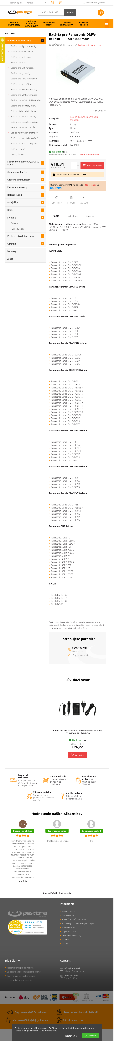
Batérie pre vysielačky (20, 73)
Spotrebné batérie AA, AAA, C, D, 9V (23, 163)
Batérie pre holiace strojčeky (24, 143)
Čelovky (14, 223)
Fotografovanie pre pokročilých (20, 967)
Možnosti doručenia (89, 154)
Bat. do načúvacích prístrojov (24, 132)
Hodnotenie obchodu (71, 927)
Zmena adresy (68, 915)
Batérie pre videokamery (22, 51)
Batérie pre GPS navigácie (22, 67)
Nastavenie (71, 1035)
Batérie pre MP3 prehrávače (24, 94)
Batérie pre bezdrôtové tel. (23, 84)
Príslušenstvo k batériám (20, 236)
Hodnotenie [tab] (72, 216)
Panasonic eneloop (17, 187)
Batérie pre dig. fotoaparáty (23, 46)
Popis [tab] (56, 216)
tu (56, 1030)
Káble (10, 210)
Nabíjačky (12, 202)
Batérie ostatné (18, 149)
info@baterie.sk (79, 655)
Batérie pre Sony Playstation (24, 78)
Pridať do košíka (94, 165)
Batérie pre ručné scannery (23, 116)
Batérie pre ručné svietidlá (23, 127)
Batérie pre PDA (18, 62)
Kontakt (30, 3)
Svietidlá (11, 217)
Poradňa (65, 939)
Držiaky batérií (17, 154)
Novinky (11, 251)
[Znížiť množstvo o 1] (78, 167)
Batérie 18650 (14, 194)
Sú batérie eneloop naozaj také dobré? (23, 971)
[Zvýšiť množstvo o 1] (78, 164)
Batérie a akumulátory (19, 40)
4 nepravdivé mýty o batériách (20, 980)
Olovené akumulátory (18, 179)
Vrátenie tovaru (68, 911)
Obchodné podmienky (71, 935)
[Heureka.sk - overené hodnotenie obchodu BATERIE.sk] (27, 927)
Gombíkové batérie (17, 172)
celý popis (98, 110)
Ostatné (11, 243)
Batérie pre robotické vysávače (25, 138)
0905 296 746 (79, 648)
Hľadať (70, 12)
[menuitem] (14, 23)
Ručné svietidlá (17, 228)
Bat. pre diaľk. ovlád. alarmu (24, 111)
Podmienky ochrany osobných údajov (78, 923)
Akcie (10, 258)
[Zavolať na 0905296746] (55, 2)
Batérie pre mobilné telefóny (24, 89)
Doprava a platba (16, 3)
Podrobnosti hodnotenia (89, 45)
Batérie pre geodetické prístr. (24, 121)
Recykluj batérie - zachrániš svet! (21, 976)
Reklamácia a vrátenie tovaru (74, 919)
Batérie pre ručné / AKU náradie (25, 100)
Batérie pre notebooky (21, 57)
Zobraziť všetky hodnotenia (57, 893)
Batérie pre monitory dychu (23, 105)
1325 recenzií (90, 185)
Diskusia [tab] (90, 216)
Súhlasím (92, 1035)
